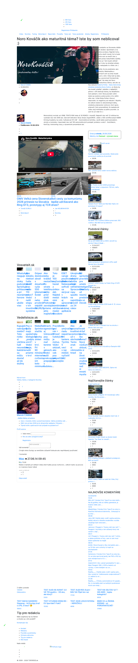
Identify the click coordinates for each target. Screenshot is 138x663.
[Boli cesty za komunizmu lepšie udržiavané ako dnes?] (71, 184)
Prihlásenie (73, 30)
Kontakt (23, 628)
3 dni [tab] (90, 384)
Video (21, 34)
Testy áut (67, 34)
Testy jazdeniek (77, 34)
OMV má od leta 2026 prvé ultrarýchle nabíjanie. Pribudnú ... (42, 423)
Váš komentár (24, 447)
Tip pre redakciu (26, 637)
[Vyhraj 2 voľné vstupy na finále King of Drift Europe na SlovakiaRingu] (95, 278)
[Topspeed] (28, 646)
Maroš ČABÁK (26, 85)
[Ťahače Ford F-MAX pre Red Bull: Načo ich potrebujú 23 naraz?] (94, 198)
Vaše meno (26, 434)
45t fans (68, 22)
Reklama (24, 631)
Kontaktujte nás (22, 623)
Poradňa (60, 34)
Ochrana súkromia (27, 635)
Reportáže (51, 34)
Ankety (87, 34)
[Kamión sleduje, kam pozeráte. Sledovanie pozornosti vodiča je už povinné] (94, 148)
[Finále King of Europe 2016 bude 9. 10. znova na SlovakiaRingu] (95, 299)
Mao (22, 458)
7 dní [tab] (93, 384)
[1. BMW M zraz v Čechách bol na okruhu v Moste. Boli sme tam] (95, 320)
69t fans (68, 20)
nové (90, 496)
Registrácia (65, 30)
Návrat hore (21, 378)
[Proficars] (55, 646)
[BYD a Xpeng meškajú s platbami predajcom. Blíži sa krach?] (95, 453)
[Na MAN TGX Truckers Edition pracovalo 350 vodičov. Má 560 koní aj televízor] (94, 215)
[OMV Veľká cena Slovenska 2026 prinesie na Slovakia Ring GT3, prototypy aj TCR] (37, 184)
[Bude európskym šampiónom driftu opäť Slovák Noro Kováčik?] (95, 256)
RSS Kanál (24, 640)
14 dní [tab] (97, 384)
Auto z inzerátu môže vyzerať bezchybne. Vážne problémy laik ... (44, 421)
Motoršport (42, 34)
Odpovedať (23, 478)
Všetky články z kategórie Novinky (29, 380)
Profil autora (21, 429)
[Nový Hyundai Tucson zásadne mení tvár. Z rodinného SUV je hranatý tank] (95, 410)
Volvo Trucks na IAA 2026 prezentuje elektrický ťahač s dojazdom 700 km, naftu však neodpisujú (103, 187)
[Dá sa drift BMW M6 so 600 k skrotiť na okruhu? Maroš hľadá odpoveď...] (95, 235)
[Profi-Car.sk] (105, 143)
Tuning (34, 34)
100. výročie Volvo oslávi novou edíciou (102, 170)
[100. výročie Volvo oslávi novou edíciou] (94, 165)
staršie (94, 496)
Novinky (28, 34)
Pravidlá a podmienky (28, 633)
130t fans (68, 24)
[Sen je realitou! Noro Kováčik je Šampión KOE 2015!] (95, 341)
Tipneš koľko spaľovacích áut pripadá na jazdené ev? (40, 425)
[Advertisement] (51, 242)
